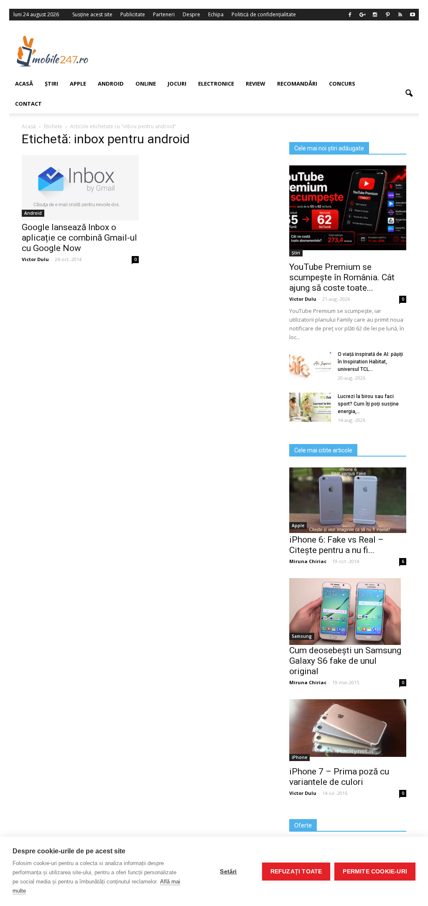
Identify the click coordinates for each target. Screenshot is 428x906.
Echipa (216, 14)
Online (145, 83)
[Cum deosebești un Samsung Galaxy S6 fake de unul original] (347, 611)
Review (255, 83)
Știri (296, 253)
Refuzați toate (296, 871)
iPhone (299, 757)
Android (111, 83)
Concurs (342, 83)
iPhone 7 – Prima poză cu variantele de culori (339, 776)
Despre (191, 14)
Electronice (216, 83)
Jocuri (177, 83)
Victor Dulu (302, 299)
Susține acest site (92, 14)
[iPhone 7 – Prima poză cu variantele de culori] (347, 728)
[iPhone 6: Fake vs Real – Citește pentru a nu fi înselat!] (347, 500)
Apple (298, 525)
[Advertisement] (264, 50)
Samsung (302, 636)
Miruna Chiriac (307, 561)
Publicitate (132, 14)
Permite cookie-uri (375, 871)
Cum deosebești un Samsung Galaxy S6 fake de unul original (345, 660)
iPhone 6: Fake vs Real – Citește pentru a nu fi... (336, 545)
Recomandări (297, 83)
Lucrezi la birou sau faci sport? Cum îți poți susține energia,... (368, 403)
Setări (228, 871)
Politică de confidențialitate (264, 14)
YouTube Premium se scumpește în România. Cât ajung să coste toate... (342, 277)
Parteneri (164, 14)
